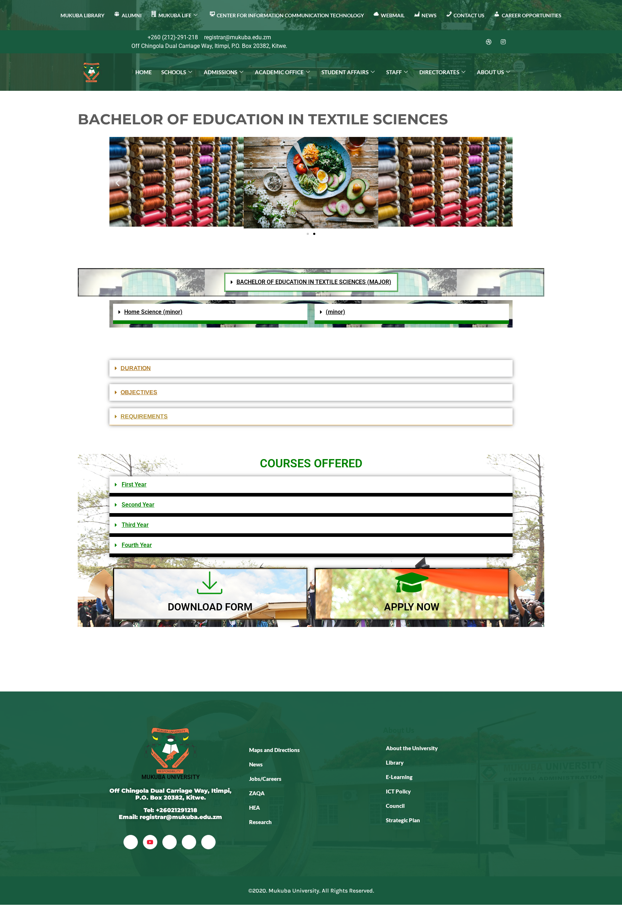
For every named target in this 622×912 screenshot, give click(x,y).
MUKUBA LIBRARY (82, 15)
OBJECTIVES (139, 392)
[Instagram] (503, 41)
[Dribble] (488, 41)
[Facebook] (445, 41)
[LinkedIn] (474, 41)
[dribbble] (189, 842)
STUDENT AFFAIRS (345, 72)
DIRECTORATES (439, 72)
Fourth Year (137, 545)
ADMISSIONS (220, 72)
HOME (143, 72)
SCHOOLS (173, 72)
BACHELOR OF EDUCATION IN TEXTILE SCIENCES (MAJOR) (313, 282)
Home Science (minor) (153, 311)
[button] (117, 182)
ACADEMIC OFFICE (279, 72)
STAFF (394, 72)
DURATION (136, 368)
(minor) (335, 311)
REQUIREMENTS (144, 416)
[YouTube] (150, 842)
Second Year (138, 504)
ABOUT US (490, 72)
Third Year (135, 524)
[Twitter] (460, 41)
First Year (134, 484)
